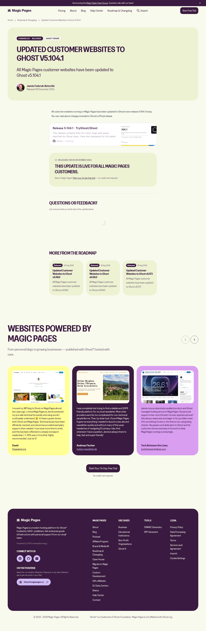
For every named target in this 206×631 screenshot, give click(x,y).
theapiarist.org (19, 449)
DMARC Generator (153, 527)
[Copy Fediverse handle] (47, 582)
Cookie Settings (177, 558)
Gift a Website (99, 581)
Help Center (96, 10)
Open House (98, 559)
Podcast (96, 536)
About (73, 10)
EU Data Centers (100, 585)
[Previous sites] (185, 340)
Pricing (61, 10)
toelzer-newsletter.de (87, 449)
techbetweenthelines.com (153, 449)
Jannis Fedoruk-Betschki (41, 85)
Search (144, 10)
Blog (83, 10)
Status (95, 590)
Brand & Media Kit (100, 546)
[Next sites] (194, 340)
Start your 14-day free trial (84, 178)
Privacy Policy (176, 527)
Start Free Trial (189, 10)
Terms (173, 540)
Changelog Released (29, 38)
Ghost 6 (122, 548)
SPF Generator (151, 532)
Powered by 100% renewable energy (32, 543)
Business (122, 527)
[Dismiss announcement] (200, 3)
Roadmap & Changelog (119, 10)
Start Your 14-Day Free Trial (103, 468)
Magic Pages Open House (97, 3)
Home (10, 20)
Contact (96, 600)
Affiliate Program (100, 541)
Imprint (173, 553)
